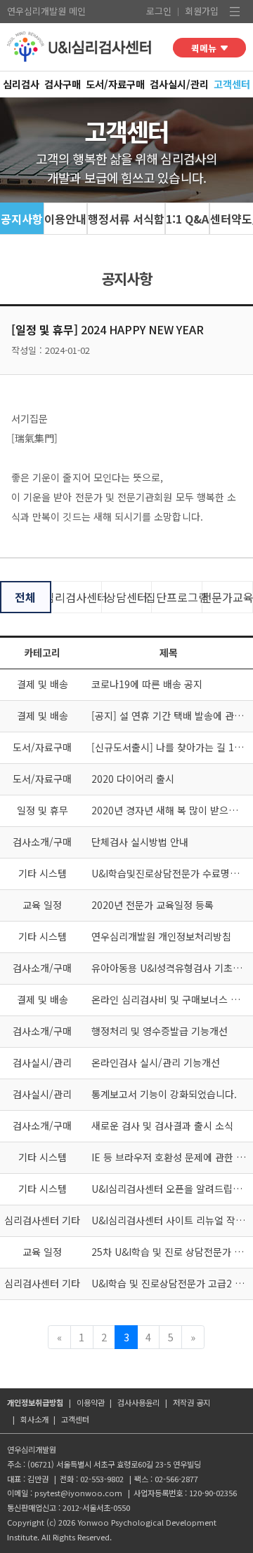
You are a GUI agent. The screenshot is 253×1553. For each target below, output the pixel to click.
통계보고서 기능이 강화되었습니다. (164, 1094)
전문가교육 (227, 597)
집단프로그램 (176, 597)
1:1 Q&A (187, 218)
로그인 (158, 11)
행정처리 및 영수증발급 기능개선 (159, 1031)
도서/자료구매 (115, 83)
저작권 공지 (191, 1402)
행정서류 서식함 (126, 218)
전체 (25, 597)
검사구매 (62, 83)
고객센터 (232, 83)
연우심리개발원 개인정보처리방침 (161, 936)
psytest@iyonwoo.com (78, 1492)
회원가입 (202, 11)
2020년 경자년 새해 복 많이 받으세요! (170, 810)
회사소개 (34, 1419)
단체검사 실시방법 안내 (139, 842)
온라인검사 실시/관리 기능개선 (155, 1062)
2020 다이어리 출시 (132, 779)
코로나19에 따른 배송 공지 (146, 684)
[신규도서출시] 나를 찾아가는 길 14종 (170, 747)
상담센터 (126, 597)
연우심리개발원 (36, 11)
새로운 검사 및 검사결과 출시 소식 (162, 1125)
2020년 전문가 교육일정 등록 (152, 905)
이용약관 (91, 1402)
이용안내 (65, 218)
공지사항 (22, 218)
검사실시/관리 (179, 83)
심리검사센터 (76, 597)
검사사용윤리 (138, 1402)
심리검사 (21, 83)
